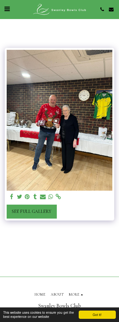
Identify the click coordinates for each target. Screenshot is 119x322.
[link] (58, 197)
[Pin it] (27, 197)
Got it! (97, 314)
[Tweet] (20, 197)
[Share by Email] (43, 197)
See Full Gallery (31, 211)
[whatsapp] (51, 197)
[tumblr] (35, 197)
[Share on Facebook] (12, 197)
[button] (7, 9)
